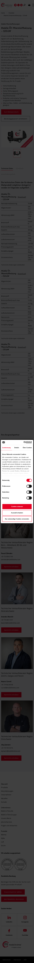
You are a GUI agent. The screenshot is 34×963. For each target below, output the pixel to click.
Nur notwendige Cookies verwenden (17, 519)
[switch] (29, 486)
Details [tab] (16, 447)
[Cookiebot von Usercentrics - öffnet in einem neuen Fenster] (24, 442)
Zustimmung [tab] (6, 447)
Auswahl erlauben (17, 513)
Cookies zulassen (17, 506)
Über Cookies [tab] (27, 447)
